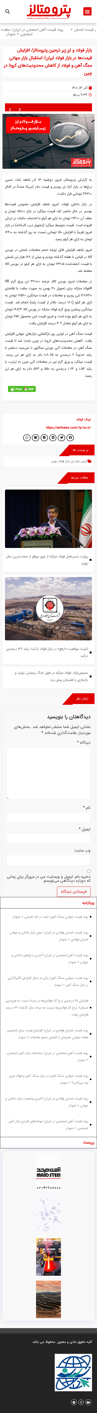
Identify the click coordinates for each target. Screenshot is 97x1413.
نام (87, 808)
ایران (84, 461)
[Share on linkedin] (53, 437)
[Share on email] (35, 437)
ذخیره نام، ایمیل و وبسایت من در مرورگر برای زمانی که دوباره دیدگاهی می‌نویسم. (49, 879)
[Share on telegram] (44, 437)
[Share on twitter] (61, 437)
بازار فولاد (64, 461)
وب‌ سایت (82, 851)
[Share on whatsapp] (27, 437)
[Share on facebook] (70, 437)
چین (54, 461)
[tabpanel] (48, 1022)
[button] (87, 11)
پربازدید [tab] (88, 902)
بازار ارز (75, 461)
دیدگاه (84, 743)
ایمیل (85, 829)
